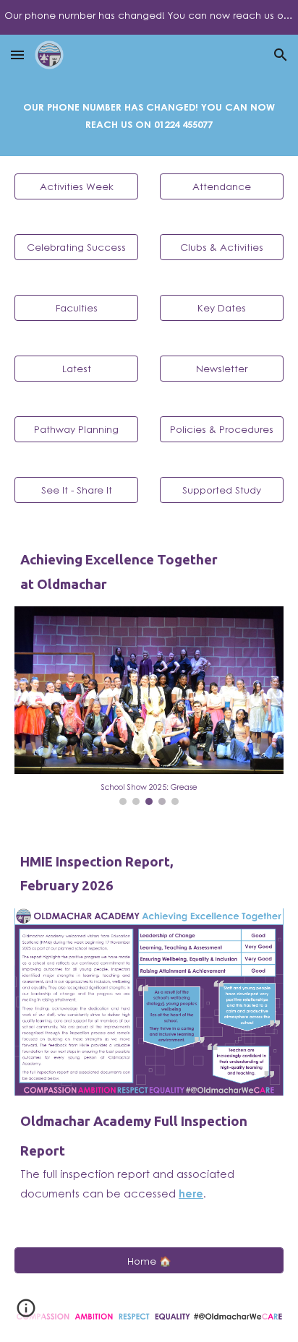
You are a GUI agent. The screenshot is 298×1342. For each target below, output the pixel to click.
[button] (17, 54)
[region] (149, 17)
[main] (149, 116)
